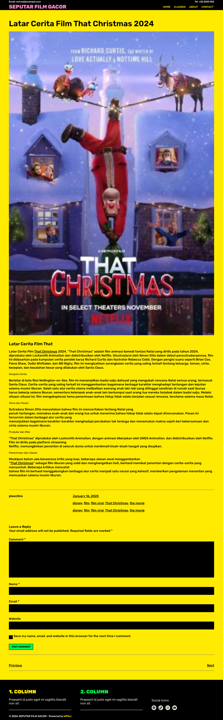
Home (166, 6)
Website (15, 619)
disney (77, 503)
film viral (97, 503)
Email (14, 601)
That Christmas (45, 351)
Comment (17, 539)
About (193, 6)
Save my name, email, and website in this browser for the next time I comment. (72, 636)
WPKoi (67, 716)
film (86, 503)
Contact (207, 6)
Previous (15, 665)
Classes (180, 6)
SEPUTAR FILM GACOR (37, 7)
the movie (137, 503)
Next (210, 665)
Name (14, 584)
